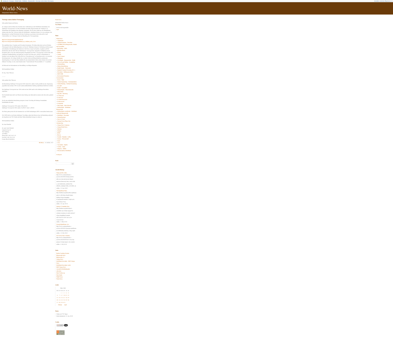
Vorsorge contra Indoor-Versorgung (44, 1)
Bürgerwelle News (61, 255)
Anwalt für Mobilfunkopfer (63, 269)
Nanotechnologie (61, 117)
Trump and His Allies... (62, 173)
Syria (58, 140)
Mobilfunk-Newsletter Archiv (63, 265)
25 (66, 300)
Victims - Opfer (61, 146)
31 (64, 302)
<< (391, 1)
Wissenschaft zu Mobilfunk (64, 150)
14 (59, 297)
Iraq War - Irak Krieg (62, 93)
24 (64, 300)
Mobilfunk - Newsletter (63, 115)
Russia (59, 135)
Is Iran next (60, 97)
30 (63, 302)
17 (64, 297)
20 (57, 300)
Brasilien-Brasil (61, 50)
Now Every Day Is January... (63, 235)
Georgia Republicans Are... (63, 224)
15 (61, 297)
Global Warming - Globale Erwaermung (67, 83)
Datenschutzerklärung (62, 66)
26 (68, 300)
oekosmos (58, 271)
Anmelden (376, 1)
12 (68, 295)
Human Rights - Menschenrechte (65, 89)
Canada (59, 54)
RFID (58, 133)
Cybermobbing (61, 64)
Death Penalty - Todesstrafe (64, 68)
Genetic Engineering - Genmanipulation (67, 82)
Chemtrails (60, 58)
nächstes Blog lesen (385, 1)
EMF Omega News (61, 267)
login (57, 29)
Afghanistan (60, 40)
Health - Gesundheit (62, 87)
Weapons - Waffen (61, 148)
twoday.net (5, 1)
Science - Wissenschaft (63, 139)
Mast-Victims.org (60, 273)
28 (59, 302)
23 (63, 300)
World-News (15, 8)
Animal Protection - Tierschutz (64, 42)
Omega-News (59, 259)
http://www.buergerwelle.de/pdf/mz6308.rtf (12, 39)
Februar (60, 305)
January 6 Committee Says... (63, 206)
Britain (59, 52)
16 (63, 297)
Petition (59, 131)
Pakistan (59, 129)
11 (66, 295)
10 (64, 295)
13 (57, 297)
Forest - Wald (60, 80)
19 (68, 297)
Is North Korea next (62, 99)
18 (66, 297)
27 (57, 302)
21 (59, 300)
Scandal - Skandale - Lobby (64, 137)
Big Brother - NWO (62, 48)
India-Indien (60, 91)
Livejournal (60, 103)
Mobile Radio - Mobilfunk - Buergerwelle (25, 1)
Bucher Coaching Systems (62, 253)
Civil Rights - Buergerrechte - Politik (66, 60)
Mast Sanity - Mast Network (64, 105)
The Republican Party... (62, 190)
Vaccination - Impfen (62, 144)
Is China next (60, 95)
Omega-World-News (62, 127)
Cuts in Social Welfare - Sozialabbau (66, 62)
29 (61, 302)
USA (58, 142)
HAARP (59, 86)
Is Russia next (60, 101)
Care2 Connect (61, 56)
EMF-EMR (60, 74)
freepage (11, 1)
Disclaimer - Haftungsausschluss (65, 72)
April (65, 305)
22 (61, 300)
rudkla (41, 142)
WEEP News (59, 277)
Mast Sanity (59, 275)
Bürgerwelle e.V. (60, 257)
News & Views (61, 119)
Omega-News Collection (63, 125)
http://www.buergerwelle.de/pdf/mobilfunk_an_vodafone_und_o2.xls (19, 41)
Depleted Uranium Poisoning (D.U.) (66, 70)
